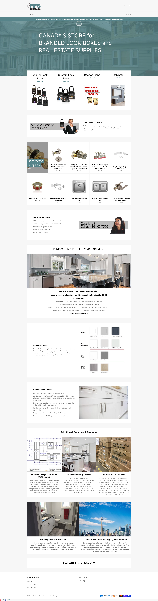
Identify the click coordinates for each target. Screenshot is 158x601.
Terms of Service (33, 584)
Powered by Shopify (51, 596)
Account (128, 14)
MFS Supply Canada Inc (38, 596)
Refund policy (31, 587)
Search (29, 581)
